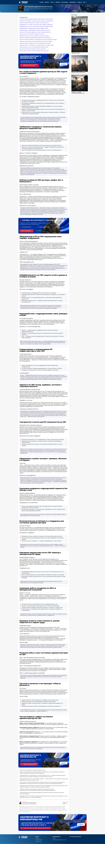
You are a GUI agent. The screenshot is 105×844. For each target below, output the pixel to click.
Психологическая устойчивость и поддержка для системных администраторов (38, 39)
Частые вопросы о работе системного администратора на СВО (34, 50)
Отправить (63, 64)
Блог (84, 2)
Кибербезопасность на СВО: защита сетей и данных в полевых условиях (36, 26)
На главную (39, 230)
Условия (41, 2)
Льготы (52, 2)
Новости (54, 838)
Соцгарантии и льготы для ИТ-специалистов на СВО (31, 34)
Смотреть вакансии (26, 230)
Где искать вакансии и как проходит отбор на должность (32, 48)
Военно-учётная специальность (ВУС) (37, 8)
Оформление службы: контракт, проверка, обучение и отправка (34, 35)
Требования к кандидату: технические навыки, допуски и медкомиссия (36, 20)
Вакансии (58, 2)
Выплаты (47, 2)
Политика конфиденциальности (59, 839)
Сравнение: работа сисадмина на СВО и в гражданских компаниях (35, 43)
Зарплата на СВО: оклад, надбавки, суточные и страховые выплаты (35, 32)
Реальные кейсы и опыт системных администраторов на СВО (33, 47)
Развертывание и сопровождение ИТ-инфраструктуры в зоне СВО (34, 30)
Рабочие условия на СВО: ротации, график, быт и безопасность (34, 22)
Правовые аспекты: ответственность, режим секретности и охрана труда (36, 45)
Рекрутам (79, 2)
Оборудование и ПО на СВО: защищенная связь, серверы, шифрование (36, 24)
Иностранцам (64, 2)
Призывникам (72, 2)
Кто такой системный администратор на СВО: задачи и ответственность (36, 19)
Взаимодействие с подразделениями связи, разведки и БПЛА (33, 28)
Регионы (37, 838)
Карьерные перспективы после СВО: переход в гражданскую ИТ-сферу (35, 41)
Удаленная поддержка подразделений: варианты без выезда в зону (35, 37)
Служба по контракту (49, 8)
